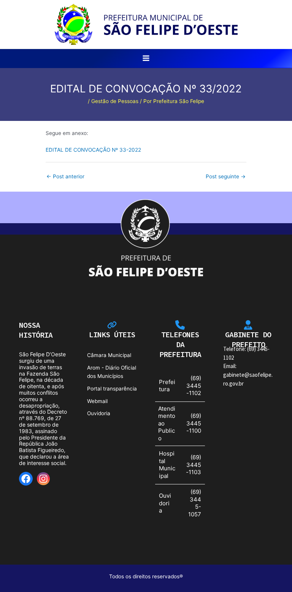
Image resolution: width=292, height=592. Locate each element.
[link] (146, 24)
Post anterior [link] (65, 176)
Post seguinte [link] (226, 176)
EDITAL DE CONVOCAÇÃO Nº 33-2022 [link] (93, 150)
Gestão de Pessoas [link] (114, 101)
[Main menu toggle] (146, 58)
